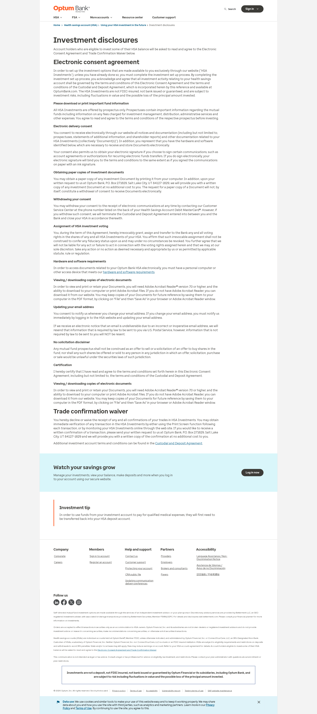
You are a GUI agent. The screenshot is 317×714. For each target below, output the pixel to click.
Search (232, 9)
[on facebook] (64, 602)
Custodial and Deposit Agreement (178, 443)
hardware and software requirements (129, 272)
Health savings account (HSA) (80, 25)
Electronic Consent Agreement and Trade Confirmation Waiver (127, 650)
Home (56, 25)
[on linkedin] (56, 602)
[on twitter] (71, 602)
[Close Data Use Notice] (259, 702)
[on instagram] (79, 602)
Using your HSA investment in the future (123, 25)
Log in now (252, 472)
